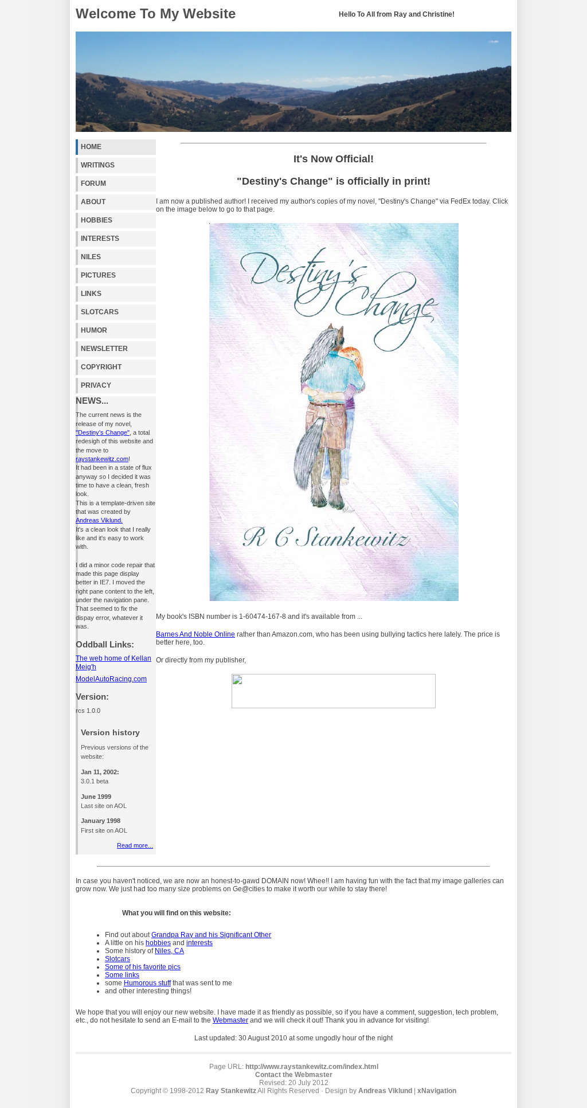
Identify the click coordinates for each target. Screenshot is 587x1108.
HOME (91, 147)
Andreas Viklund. (99, 520)
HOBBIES (96, 220)
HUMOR (94, 330)
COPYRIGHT (101, 367)
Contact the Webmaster (293, 1075)
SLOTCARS (100, 312)
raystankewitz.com (102, 458)
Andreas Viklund (385, 1091)
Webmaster (230, 1020)
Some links (122, 975)
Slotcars (117, 959)
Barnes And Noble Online (195, 634)
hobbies (158, 943)
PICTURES (98, 275)
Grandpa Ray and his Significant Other (211, 935)
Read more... (135, 845)
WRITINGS (98, 165)
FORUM (93, 184)
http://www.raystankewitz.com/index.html (311, 1067)
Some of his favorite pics (143, 967)
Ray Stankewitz (231, 1091)
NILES (91, 257)
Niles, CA (169, 951)
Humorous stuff (147, 983)
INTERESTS (100, 239)
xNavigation (436, 1091)
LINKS (91, 294)
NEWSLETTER (104, 349)
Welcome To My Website (156, 13)
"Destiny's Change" (103, 432)
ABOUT (93, 202)
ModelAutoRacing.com (111, 679)
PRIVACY (96, 385)
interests (199, 943)
